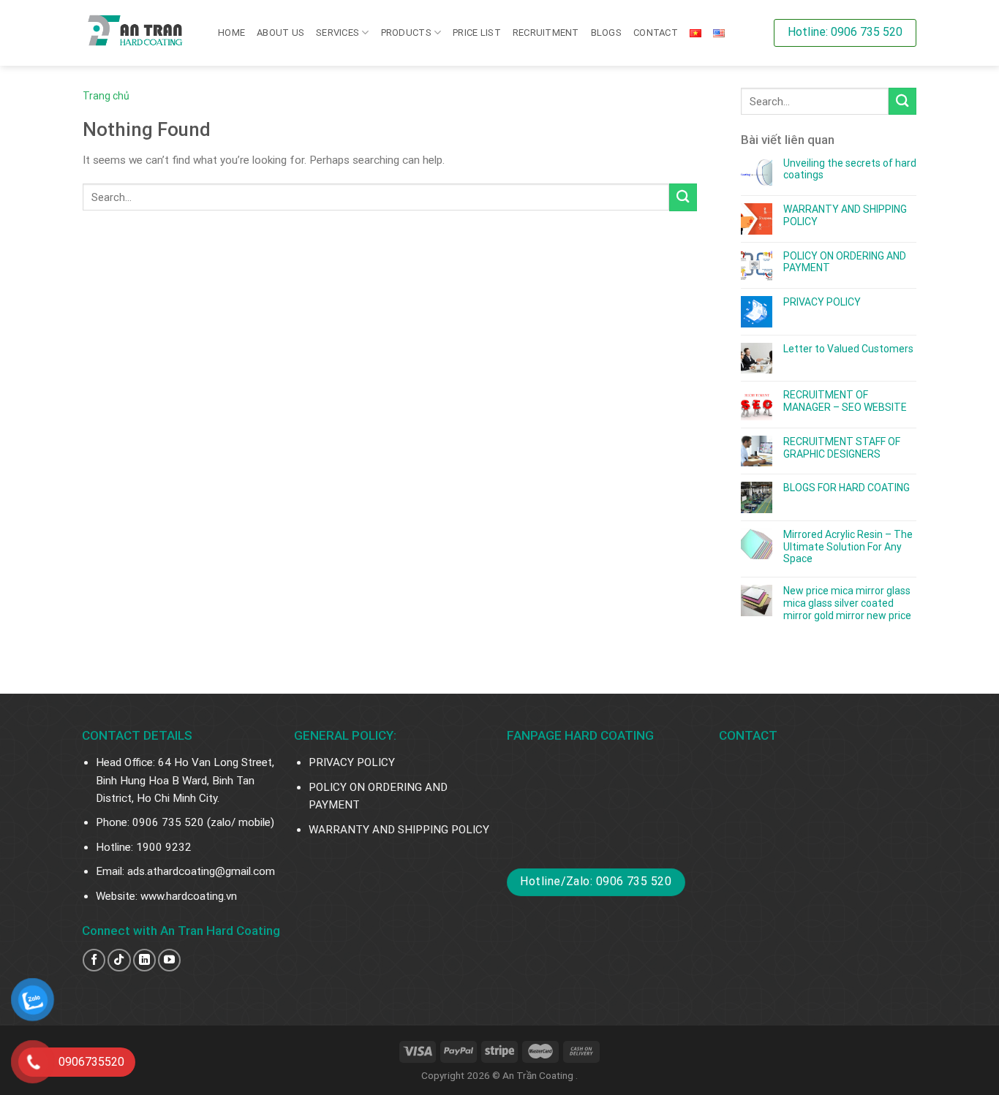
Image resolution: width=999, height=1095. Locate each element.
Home (231, 32)
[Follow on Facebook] (94, 960)
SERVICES (337, 32)
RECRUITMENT (546, 32)
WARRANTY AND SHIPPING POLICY (845, 215)
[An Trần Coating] (139, 33)
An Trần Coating (539, 1075)
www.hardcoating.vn (188, 896)
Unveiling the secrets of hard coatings (849, 169)
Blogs (606, 32)
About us (280, 32)
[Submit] (683, 197)
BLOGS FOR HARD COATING (846, 487)
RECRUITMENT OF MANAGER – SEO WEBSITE (845, 401)
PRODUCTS (406, 32)
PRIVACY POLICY (822, 302)
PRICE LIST (477, 32)
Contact (655, 32)
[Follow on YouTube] (169, 960)
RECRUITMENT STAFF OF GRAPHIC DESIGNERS (841, 448)
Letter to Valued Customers (848, 349)
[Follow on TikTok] (119, 960)
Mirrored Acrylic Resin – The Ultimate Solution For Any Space (848, 546)
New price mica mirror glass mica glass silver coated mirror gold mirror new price (847, 603)
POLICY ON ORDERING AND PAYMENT (844, 262)
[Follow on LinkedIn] (144, 960)
